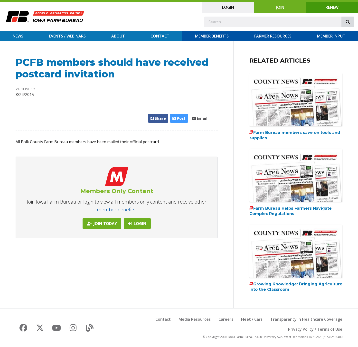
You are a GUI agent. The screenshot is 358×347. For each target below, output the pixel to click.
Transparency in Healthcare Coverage (306, 319)
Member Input (331, 36)
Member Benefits (212, 36)
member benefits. (117, 209)
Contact (160, 36)
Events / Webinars (67, 36)
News (18, 36)
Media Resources (195, 319)
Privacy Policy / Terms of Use (315, 329)
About (118, 36)
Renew (332, 7)
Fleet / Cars (252, 319)
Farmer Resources (273, 36)
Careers (225, 319)
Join (280, 7)
